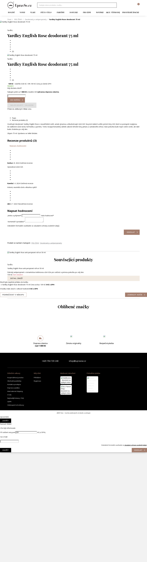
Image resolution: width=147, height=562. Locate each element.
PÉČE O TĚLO (46, 12)
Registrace (37, 381)
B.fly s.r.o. (19, 5)
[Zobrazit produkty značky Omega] (73, 484)
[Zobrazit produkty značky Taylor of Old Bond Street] (73, 548)
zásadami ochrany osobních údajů (135, 445)
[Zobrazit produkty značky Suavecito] (73, 539)
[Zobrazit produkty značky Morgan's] (73, 447)
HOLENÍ (11, 12)
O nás (9, 395)
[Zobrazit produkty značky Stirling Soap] (73, 530)
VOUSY (22, 12)
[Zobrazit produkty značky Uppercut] (73, 557)
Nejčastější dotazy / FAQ (15, 398)
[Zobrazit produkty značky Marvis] (73, 420)
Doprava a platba (13, 388)
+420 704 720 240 (50, 361)
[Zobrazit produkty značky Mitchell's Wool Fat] (73, 438)
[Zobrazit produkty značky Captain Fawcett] (73, 328)
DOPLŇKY (74, 12)
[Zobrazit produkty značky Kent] (73, 410)
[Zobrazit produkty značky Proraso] (73, 493)
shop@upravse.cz (77, 361)
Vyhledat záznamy (114, 5)
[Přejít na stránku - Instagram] (138, 361)
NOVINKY (100, 12)
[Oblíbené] (125, 5)
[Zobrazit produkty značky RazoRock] (73, 502)
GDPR (9, 402)
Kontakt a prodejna (14, 384)
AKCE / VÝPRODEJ (113, 12)
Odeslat (138, 450)
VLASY (32, 12)
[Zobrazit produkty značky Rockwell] (73, 520)
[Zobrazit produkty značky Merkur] (73, 429)
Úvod (9, 19)
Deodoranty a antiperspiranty (36, 19)
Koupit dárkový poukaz (15, 377)
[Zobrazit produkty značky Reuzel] (73, 511)
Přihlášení (37, 377)
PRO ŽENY (87, 12)
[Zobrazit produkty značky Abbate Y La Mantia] (73, 319)
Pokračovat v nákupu (13, 295)
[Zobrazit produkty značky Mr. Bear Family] (73, 456)
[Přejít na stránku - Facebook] (134, 361)
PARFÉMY (60, 12)
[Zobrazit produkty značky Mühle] (73, 475)
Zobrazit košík (134, 295)
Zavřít (5, 421)
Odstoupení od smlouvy (15, 405)
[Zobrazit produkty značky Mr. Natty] (73, 465)
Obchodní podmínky (14, 381)
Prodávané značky (130, 12)
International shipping (15, 391)
